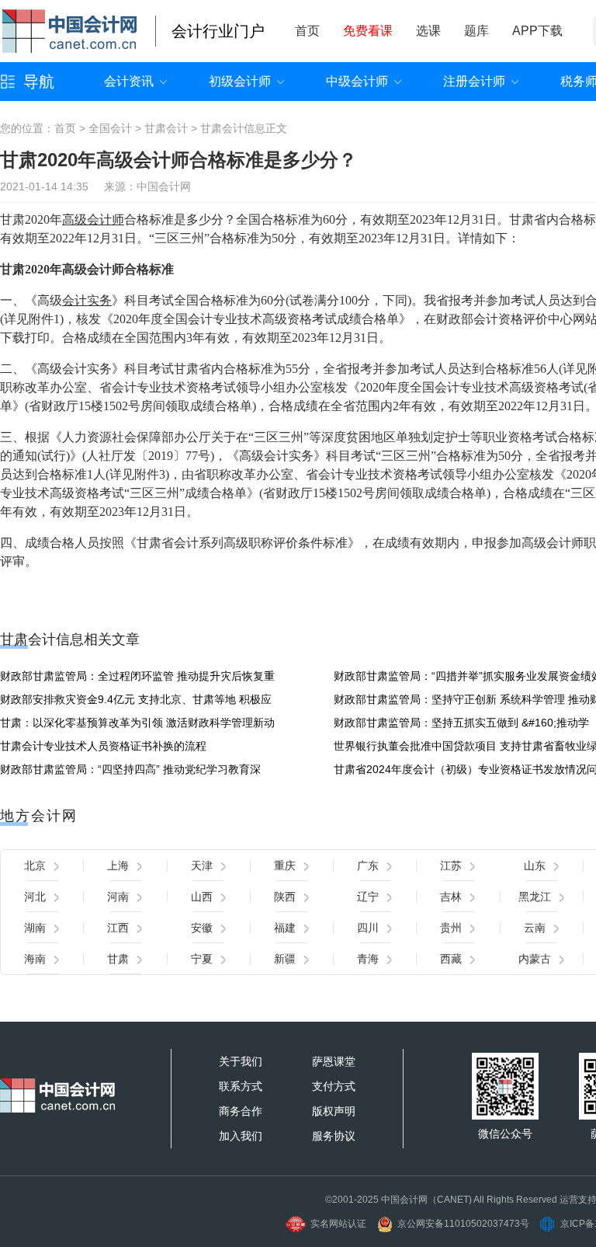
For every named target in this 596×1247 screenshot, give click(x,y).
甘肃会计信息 (232, 128)
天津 (202, 865)
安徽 (202, 927)
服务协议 (333, 1136)
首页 (307, 30)
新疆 (285, 959)
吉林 (451, 896)
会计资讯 (129, 81)
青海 (368, 959)
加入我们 (240, 1136)
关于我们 (240, 1061)
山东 (535, 865)
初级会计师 (240, 81)
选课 (428, 30)
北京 (35, 865)
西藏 (451, 959)
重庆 (285, 865)
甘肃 (118, 959)
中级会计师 (357, 81)
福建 (285, 927)
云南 (535, 927)
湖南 (35, 927)
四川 (368, 927)
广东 (368, 865)
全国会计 (110, 128)
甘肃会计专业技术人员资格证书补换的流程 (103, 746)
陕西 (285, 896)
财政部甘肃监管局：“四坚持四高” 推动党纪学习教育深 (130, 769)
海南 (35, 959)
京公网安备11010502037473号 (463, 1223)
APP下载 (537, 30)
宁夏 (202, 959)
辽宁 (368, 896)
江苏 (451, 865)
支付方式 (333, 1086)
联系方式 (240, 1086)
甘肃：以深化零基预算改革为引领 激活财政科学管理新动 (137, 722)
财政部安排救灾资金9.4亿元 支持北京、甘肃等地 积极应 (136, 699)
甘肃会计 (166, 128)
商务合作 (240, 1111)
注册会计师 (474, 81)
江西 (118, 927)
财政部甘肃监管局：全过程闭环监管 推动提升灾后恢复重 (137, 676)
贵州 (451, 927)
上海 (118, 865)
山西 (202, 896)
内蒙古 (534, 959)
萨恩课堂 (333, 1061)
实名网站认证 (338, 1223)
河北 (35, 896)
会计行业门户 (218, 31)
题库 (476, 30)
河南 (118, 896)
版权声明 (333, 1111)
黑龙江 (534, 896)
